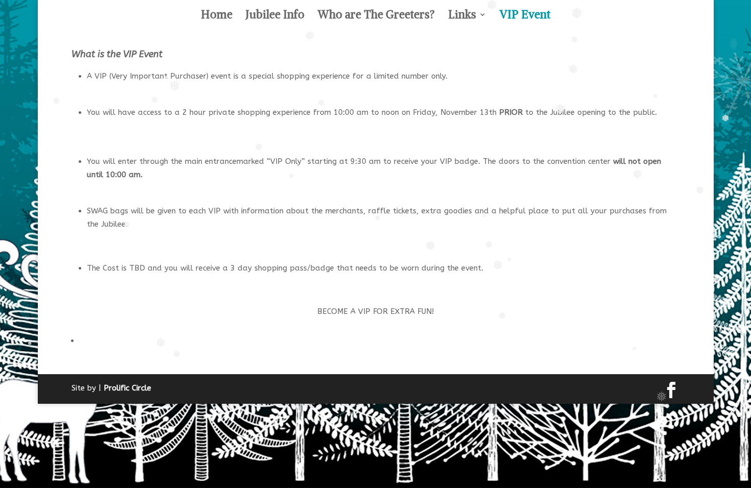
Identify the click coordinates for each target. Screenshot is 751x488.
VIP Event (525, 16)
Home (216, 16)
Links (462, 16)
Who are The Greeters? (376, 16)
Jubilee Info (275, 16)
